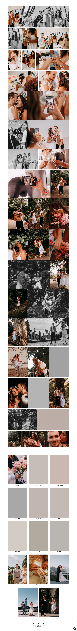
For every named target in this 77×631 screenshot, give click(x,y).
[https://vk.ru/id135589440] (38, 623)
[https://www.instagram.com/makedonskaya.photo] (40, 623)
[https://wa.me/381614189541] (36, 623)
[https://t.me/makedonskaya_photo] (33, 623)
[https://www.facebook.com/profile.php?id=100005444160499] (43, 623)
